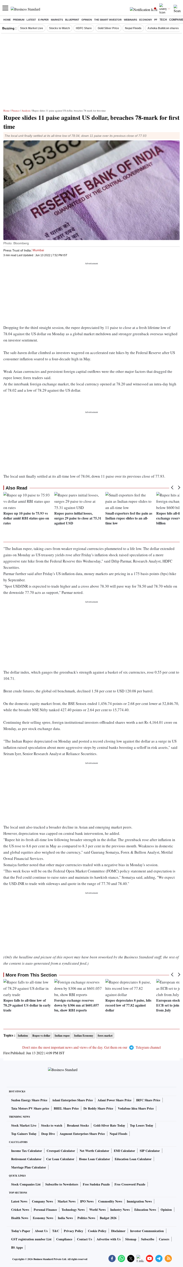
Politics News (86, 1217)
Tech (163, 19)
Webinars (130, 19)
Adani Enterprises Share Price (72, 1100)
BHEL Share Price (66, 1108)
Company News (42, 1201)
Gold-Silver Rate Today (109, 1125)
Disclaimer (118, 1230)
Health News (19, 1217)
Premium (18, 19)
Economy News (43, 1217)
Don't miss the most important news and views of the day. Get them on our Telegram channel (91, 1047)
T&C (55, 1230)
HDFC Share (84, 28)
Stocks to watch (51, 1125)
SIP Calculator (150, 1150)
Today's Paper (20, 1230)
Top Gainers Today (24, 1133)
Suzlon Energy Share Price (29, 1100)
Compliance (64, 1239)
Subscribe (147, 1239)
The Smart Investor (108, 19)
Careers (164, 1239)
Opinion (86, 19)
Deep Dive (48, 1133)
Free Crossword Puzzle (129, 1184)
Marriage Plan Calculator (28, 1167)
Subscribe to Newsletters (61, 1184)
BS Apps (17, 1247)
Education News (145, 1209)
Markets (57, 19)
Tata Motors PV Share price (30, 1108)
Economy (145, 19)
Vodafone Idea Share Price (136, 1108)
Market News (66, 1201)
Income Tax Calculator (26, 1150)
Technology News (73, 1209)
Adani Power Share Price (114, 1100)
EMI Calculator (124, 1150)
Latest (31, 19)
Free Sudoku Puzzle (96, 1184)
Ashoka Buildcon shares (163, 28)
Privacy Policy (73, 1230)
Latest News (19, 1201)
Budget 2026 (108, 1217)
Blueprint (72, 19)
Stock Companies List (26, 1184)
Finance (16, 110)
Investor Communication (147, 1230)
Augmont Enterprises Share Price (82, 1133)
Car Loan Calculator (60, 1159)
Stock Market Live (31, 28)
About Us (41, 1230)
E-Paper (43, 19)
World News (97, 1209)
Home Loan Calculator (94, 1159)
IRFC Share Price (148, 1100)
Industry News (120, 1209)
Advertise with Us (109, 1239)
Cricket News (20, 1209)
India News (65, 1217)
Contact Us (84, 1239)
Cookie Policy (97, 1230)
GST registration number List (31, 1239)
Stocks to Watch (59, 28)
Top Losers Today (141, 1125)
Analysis (26, 110)
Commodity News (110, 1201)
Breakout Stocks (78, 1125)
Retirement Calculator (26, 1159)
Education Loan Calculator (133, 1159)
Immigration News (139, 1201)
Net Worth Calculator (94, 1150)
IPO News (87, 1201)
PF (155, 19)
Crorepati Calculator (61, 1150)
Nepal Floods (133, 28)
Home (7, 19)
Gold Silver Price (108, 28)
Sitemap (130, 1239)
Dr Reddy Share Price (98, 1108)
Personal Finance (45, 1209)
